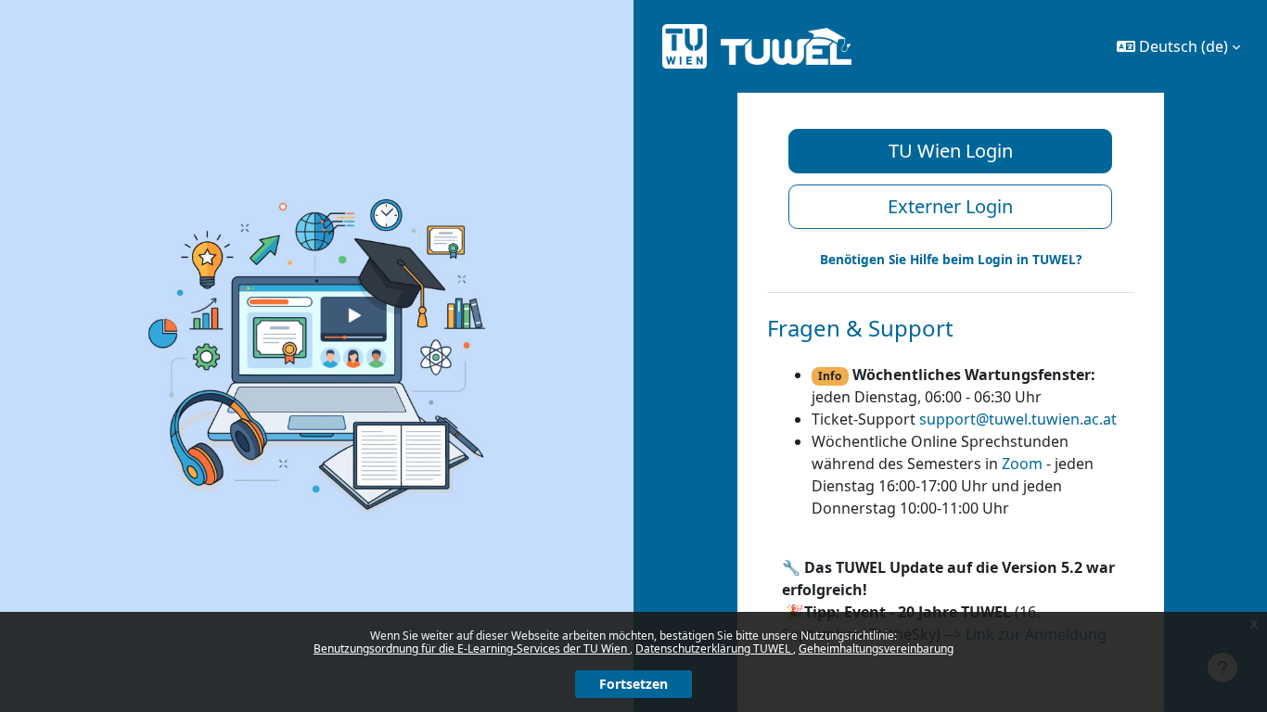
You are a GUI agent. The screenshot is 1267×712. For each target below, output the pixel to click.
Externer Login (950, 206)
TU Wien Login (951, 150)
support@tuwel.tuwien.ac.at (1018, 419)
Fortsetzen (633, 684)
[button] (1178, 46)
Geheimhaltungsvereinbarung (876, 648)
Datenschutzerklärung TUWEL (714, 648)
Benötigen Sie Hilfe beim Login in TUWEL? (950, 259)
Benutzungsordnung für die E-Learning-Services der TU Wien (472, 648)
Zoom (1022, 463)
